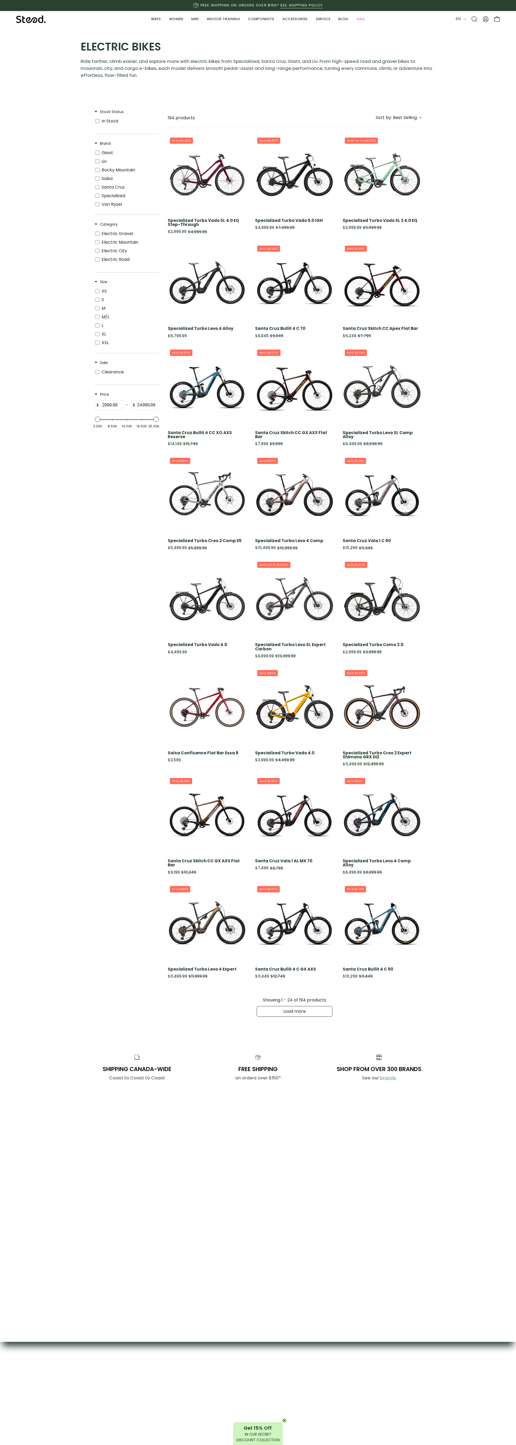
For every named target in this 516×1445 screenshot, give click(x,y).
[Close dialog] (312, 647)
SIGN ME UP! (258, 836)
